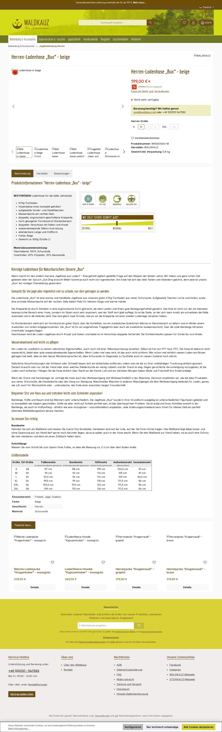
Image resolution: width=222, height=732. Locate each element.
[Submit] (139, 625)
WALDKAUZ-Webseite (182, 674)
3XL (175, 127)
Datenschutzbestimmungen (92, 642)
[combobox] (112, 23)
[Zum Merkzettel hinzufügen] (52, 562)
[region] (68, 113)
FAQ (119, 674)
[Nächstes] (122, 106)
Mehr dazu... (139, 2)
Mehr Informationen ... (19, 728)
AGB (113, 642)
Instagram (175, 669)
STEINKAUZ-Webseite (182, 679)
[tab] (22, 173)
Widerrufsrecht (125, 679)
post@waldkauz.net (145, 112)
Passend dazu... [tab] (23, 525)
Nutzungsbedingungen (151, 631)
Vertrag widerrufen (21, 694)
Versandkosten (102, 715)
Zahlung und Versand (129, 684)
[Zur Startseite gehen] (30, 23)
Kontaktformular (37, 684)
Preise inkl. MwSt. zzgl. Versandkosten (150, 91)
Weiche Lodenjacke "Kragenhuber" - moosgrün (32, 570)
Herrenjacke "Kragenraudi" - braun (186, 570)
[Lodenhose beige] (68, 106)
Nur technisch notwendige (162, 727)
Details (35, 587)
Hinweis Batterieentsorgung (132, 693)
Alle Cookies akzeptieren (198, 727)
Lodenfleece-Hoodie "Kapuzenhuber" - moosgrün (84, 570)
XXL (164, 126)
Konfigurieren (133, 727)
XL (156, 127)
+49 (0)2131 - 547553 (23, 671)
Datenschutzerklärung (129, 669)
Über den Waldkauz (75, 664)
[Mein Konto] (193, 23)
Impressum (123, 689)
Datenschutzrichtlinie (125, 631)
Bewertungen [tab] (61, 173)
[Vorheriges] (13, 106)
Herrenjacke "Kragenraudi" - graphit (135, 570)
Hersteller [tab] (42, 173)
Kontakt (68, 669)
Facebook (175, 664)
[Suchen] (150, 23)
